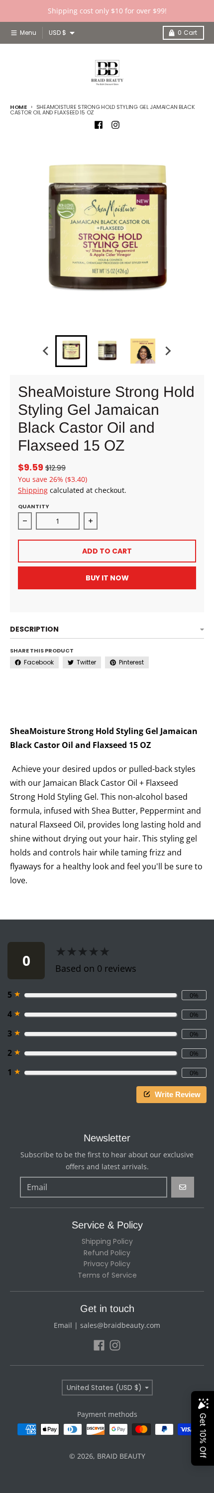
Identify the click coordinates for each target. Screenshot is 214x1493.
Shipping (33, 490)
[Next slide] (168, 351)
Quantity (33, 506)
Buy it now (107, 578)
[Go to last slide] (46, 351)
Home (18, 107)
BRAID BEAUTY (121, 1456)
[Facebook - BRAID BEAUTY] (98, 124)
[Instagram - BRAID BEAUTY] (115, 124)
